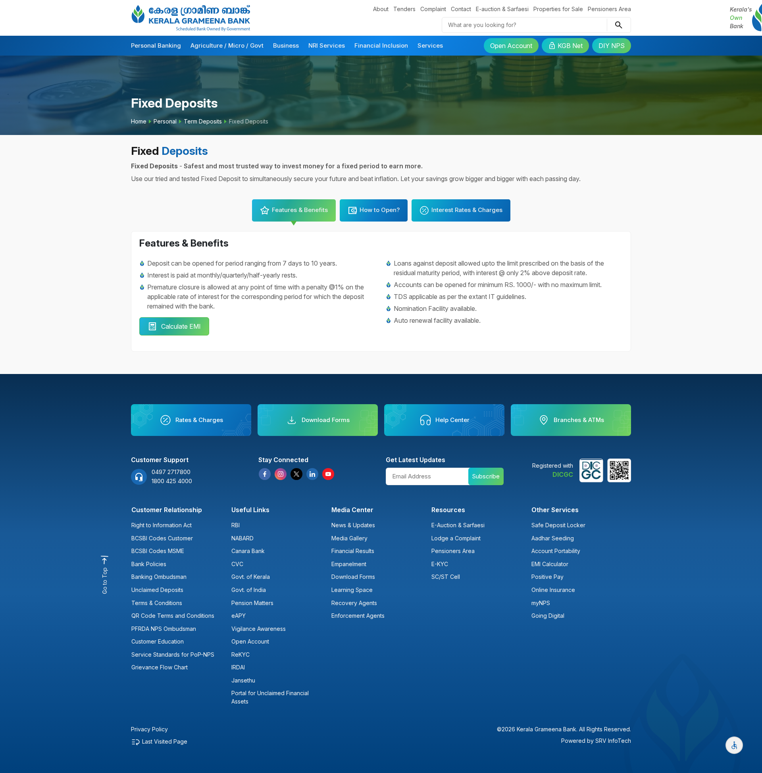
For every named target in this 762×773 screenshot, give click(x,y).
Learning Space (352, 589)
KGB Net (570, 46)
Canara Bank (248, 550)
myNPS (540, 603)
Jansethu (243, 680)
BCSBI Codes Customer (162, 538)
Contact (461, 9)
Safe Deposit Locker (558, 525)
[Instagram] (280, 474)
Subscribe (486, 476)
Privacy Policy (149, 729)
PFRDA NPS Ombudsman (163, 628)
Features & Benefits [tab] (300, 210)
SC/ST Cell (445, 576)
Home (138, 121)
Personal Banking (156, 45)
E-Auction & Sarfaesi (458, 525)
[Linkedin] (312, 474)
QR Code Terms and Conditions (172, 615)
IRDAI (238, 667)
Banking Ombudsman (159, 576)
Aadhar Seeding (552, 538)
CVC (237, 564)
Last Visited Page (164, 741)
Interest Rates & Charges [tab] (466, 210)
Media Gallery (349, 538)
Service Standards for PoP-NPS (172, 654)
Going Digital (547, 615)
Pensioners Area (609, 9)
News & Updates (353, 525)
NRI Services (326, 45)
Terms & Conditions (156, 603)
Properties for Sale (558, 9)
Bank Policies (148, 564)
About (381, 9)
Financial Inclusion (381, 45)
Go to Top (104, 580)
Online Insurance (553, 589)
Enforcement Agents (358, 615)
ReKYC (240, 654)
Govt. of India (248, 589)
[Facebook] (264, 474)
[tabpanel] (381, 291)
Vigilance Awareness (258, 628)
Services (430, 45)
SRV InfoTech (613, 740)
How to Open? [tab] (380, 210)
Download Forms (353, 576)
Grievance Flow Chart (159, 667)
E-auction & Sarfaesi (502, 9)
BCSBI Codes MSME (157, 550)
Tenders (404, 9)
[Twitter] (296, 474)
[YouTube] (328, 474)
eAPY (238, 615)
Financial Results (352, 550)
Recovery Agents (354, 603)
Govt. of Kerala (250, 576)
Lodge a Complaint (456, 538)
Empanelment (348, 564)
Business (286, 45)
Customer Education (157, 641)
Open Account (511, 46)
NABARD (242, 538)
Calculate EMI (181, 326)
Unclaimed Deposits (157, 589)
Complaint (433, 9)
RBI (235, 525)
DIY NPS (611, 46)
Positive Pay (547, 576)
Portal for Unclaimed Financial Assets (270, 697)
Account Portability (555, 550)
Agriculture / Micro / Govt (227, 45)
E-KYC (439, 564)
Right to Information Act (161, 525)
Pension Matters (252, 603)
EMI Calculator (549, 564)
